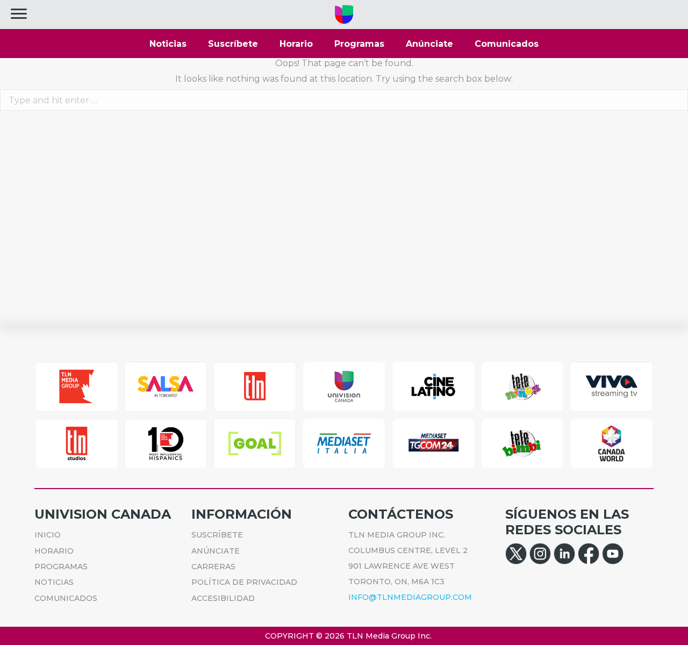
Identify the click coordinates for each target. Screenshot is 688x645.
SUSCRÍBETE (217, 535)
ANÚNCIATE (215, 551)
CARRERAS (213, 566)
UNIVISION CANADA (102, 514)
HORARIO (54, 551)
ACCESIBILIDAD (223, 598)
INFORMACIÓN (241, 514)
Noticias (168, 44)
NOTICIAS (54, 582)
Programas (359, 44)
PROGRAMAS (61, 566)
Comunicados (507, 44)
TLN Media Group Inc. (389, 636)
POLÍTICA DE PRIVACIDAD (244, 582)
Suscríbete (233, 44)
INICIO (47, 535)
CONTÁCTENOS (400, 514)
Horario (296, 44)
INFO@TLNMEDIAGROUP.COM (410, 597)
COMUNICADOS (65, 598)
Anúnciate (429, 44)
